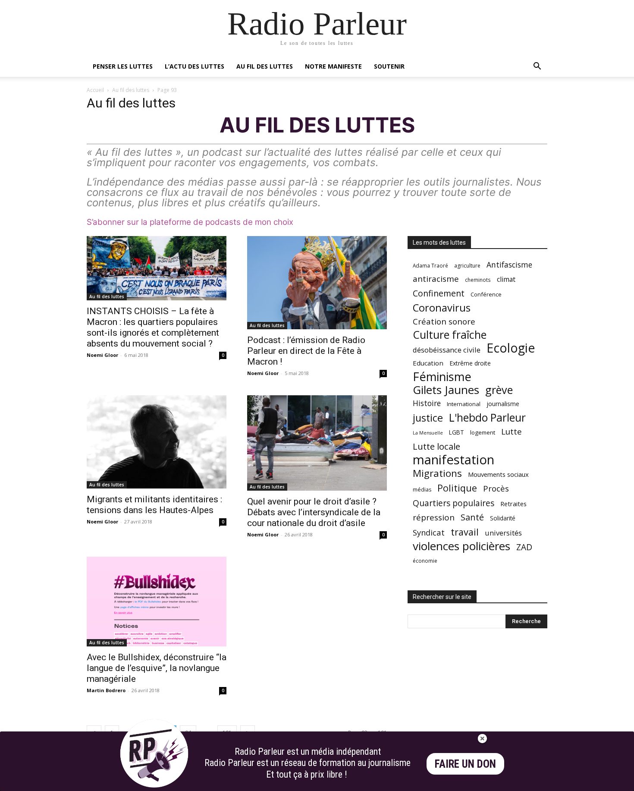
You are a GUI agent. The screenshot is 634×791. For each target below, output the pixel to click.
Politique (457, 487)
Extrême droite (470, 363)
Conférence (486, 294)
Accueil (95, 90)
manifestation (453, 459)
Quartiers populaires (453, 502)
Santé (472, 517)
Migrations (437, 473)
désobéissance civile (446, 349)
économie (425, 560)
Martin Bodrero (106, 690)
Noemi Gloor (102, 355)
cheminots (478, 279)
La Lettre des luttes (524, 783)
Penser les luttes (123, 66)
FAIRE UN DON (465, 764)
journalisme (502, 404)
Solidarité (502, 518)
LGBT (456, 432)
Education (428, 363)
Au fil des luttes (264, 66)
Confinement (439, 293)
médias (422, 489)
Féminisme (442, 376)
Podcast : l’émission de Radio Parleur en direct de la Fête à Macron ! (306, 351)
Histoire (427, 403)
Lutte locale (436, 446)
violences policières (461, 546)
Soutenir (389, 66)
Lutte (511, 431)
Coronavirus (442, 307)
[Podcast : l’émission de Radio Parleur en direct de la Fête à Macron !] (317, 282)
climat (506, 279)
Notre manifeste (333, 66)
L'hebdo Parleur (487, 417)
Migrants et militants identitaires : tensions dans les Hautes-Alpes (154, 504)
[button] (537, 67)
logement (482, 432)
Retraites (513, 503)
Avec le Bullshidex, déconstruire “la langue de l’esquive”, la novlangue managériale (156, 668)
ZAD (524, 546)
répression (434, 517)
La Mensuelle (428, 433)
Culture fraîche (449, 334)
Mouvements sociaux (498, 474)
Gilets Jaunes (446, 389)
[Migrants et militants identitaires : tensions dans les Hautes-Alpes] (156, 441)
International (463, 404)
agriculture (467, 265)
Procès (496, 488)
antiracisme (436, 279)
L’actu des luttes (194, 66)
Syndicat (429, 532)
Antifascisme (509, 264)
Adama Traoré (430, 265)
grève (499, 389)
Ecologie (510, 348)
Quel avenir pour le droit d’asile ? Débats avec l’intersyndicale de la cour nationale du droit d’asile (313, 512)
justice (428, 417)
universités (503, 532)
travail (465, 531)
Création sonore (444, 321)
